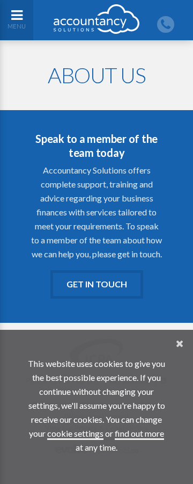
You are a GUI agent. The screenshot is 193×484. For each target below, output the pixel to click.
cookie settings (75, 433)
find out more (139, 433)
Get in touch (96, 284)
